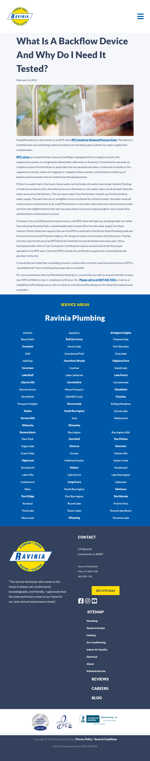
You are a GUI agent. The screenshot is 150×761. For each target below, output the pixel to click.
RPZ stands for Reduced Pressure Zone (94, 140)
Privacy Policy (84, 739)
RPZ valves (23, 157)
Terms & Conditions (105, 739)
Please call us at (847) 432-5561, (97, 279)
